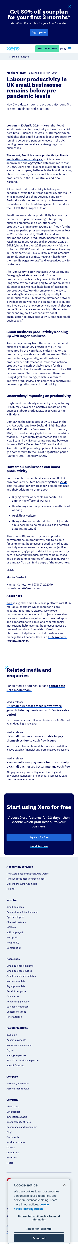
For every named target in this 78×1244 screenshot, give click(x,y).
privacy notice (33, 1209)
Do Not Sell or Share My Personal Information (39, 1218)
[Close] (64, 1185)
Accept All (38, 1238)
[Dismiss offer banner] (70, 7)
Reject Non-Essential (39, 1228)
